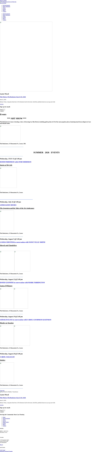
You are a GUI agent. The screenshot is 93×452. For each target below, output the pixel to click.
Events (4, 9)
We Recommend (6, 5)
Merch (4, 10)
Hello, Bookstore (6, 6)
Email (1, 109)
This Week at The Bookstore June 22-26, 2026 (13, 97)
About (4, 7)
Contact (4, 11)
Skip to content (3, 0)
